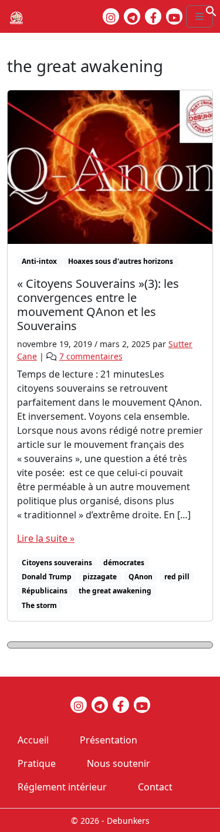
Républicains (44, 591)
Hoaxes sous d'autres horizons (120, 261)
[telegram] (132, 16)
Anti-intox (39, 261)
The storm (39, 605)
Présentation (108, 739)
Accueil (33, 739)
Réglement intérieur (62, 786)
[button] (211, 10)
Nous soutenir (118, 763)
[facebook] (153, 16)
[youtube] (174, 16)
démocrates (123, 563)
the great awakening (115, 591)
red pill (176, 577)
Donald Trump (47, 577)
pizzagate (100, 577)
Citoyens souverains (57, 563)
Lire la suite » (46, 538)
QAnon (140, 577)
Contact (155, 786)
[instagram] (111, 16)
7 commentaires (91, 356)
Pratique (37, 763)
